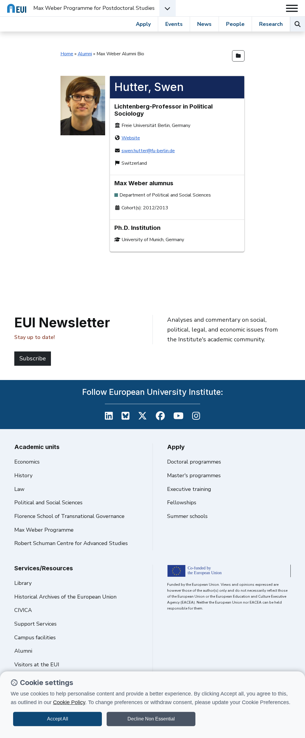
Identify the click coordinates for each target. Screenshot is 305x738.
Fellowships (181, 502)
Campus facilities (35, 637)
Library (23, 583)
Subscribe (32, 358)
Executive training (189, 489)
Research (271, 24)
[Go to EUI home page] (16, 8)
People (235, 24)
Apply (143, 24)
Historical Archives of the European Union (65, 596)
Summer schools (187, 516)
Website (131, 138)
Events (174, 24)
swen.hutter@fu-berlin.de (148, 150)
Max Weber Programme (44, 529)
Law (19, 489)
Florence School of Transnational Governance (69, 516)
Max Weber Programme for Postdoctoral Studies (94, 8)
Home (66, 54)
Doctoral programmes (194, 461)
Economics (27, 461)
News (204, 24)
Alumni (85, 54)
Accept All (57, 718)
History (23, 475)
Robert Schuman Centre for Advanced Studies (71, 543)
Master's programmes (194, 475)
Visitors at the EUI (36, 664)
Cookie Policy (69, 702)
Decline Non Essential (151, 718)
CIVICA (23, 610)
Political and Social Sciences (48, 502)
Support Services (35, 623)
